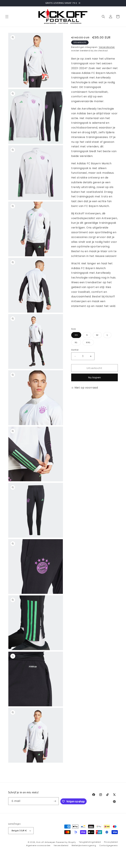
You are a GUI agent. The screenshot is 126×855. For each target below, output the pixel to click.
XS (78, 335)
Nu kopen (94, 377)
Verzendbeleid (61, 845)
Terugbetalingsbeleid (90, 842)
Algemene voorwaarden (38, 845)
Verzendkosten (107, 47)
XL (78, 343)
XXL (90, 343)
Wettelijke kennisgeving (84, 845)
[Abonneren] (55, 801)
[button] (6, 16)
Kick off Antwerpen (45, 842)
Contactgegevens (108, 845)
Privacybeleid (111, 842)
